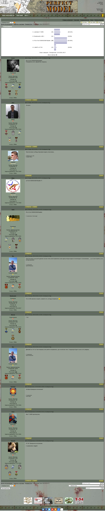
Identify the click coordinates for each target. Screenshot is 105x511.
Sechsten (13, 386)
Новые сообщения (68, 20)
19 (49, 178)
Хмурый (13, 440)
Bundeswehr (13, 295)
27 (52, 440)
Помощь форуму (98, 20)
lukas (13, 178)
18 (49, 149)
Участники (76, 20)
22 (50, 295)
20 (50, 209)
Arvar (13, 411)
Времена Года (28, 24)
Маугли (13, 314)
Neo (13, 256)
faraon (13, 58)
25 (52, 386)
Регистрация (19, 15)
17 (49, 102)
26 (52, 411)
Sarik (13, 209)
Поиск (91, 20)
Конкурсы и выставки (19, 24)
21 (50, 256)
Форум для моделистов (8, 15)
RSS (102, 11)
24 (50, 346)
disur (13, 102)
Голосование (36, 24)
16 (49, 58)
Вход (26, 15)
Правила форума (84, 20)
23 (50, 314)
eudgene (13, 149)
